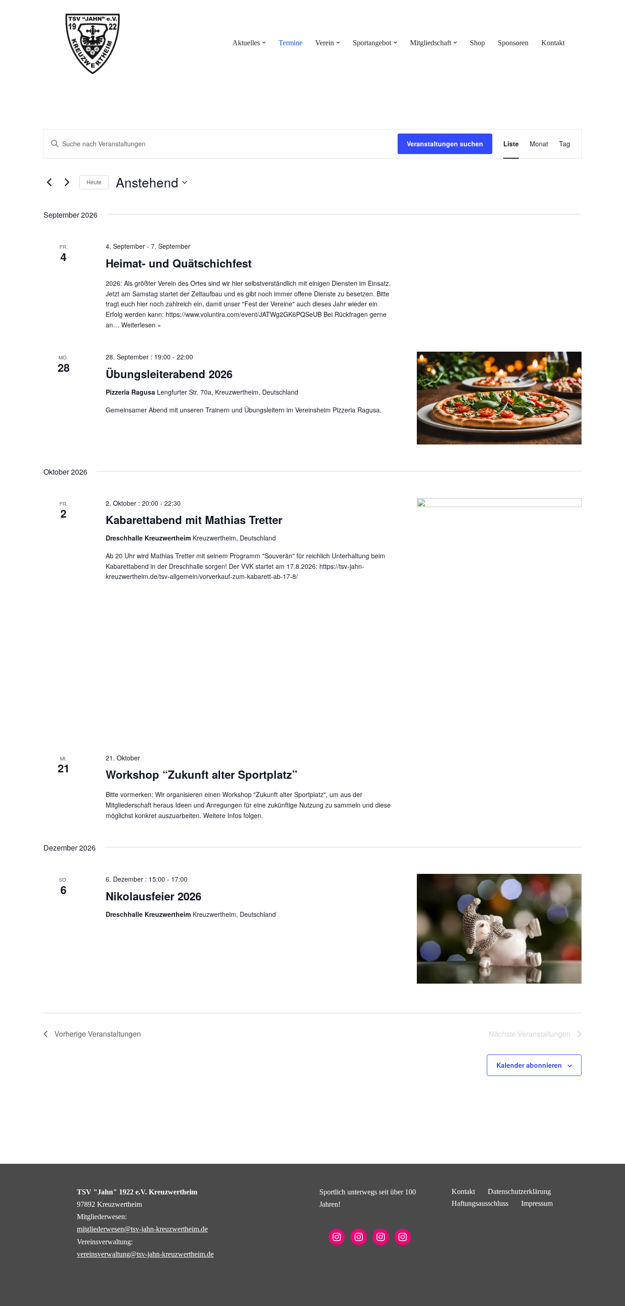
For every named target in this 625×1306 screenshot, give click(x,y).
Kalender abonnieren (529, 1065)
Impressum (537, 1203)
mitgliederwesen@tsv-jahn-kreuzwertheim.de (142, 1229)
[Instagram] (337, 1237)
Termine (290, 43)
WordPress (139, 1294)
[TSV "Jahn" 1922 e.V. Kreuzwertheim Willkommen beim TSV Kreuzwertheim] (93, 42)
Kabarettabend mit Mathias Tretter (194, 519)
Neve (66, 1294)
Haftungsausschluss (480, 1203)
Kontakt (553, 43)
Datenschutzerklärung (519, 1191)
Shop (477, 43)
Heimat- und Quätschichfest (179, 263)
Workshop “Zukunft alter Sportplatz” (201, 774)
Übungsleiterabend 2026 (169, 373)
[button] (264, 42)
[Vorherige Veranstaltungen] (48, 182)
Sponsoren (513, 43)
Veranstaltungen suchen (445, 143)
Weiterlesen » (141, 324)
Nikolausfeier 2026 (153, 896)
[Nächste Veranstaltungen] (66, 182)
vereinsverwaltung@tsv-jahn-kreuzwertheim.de (145, 1254)
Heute (94, 182)
